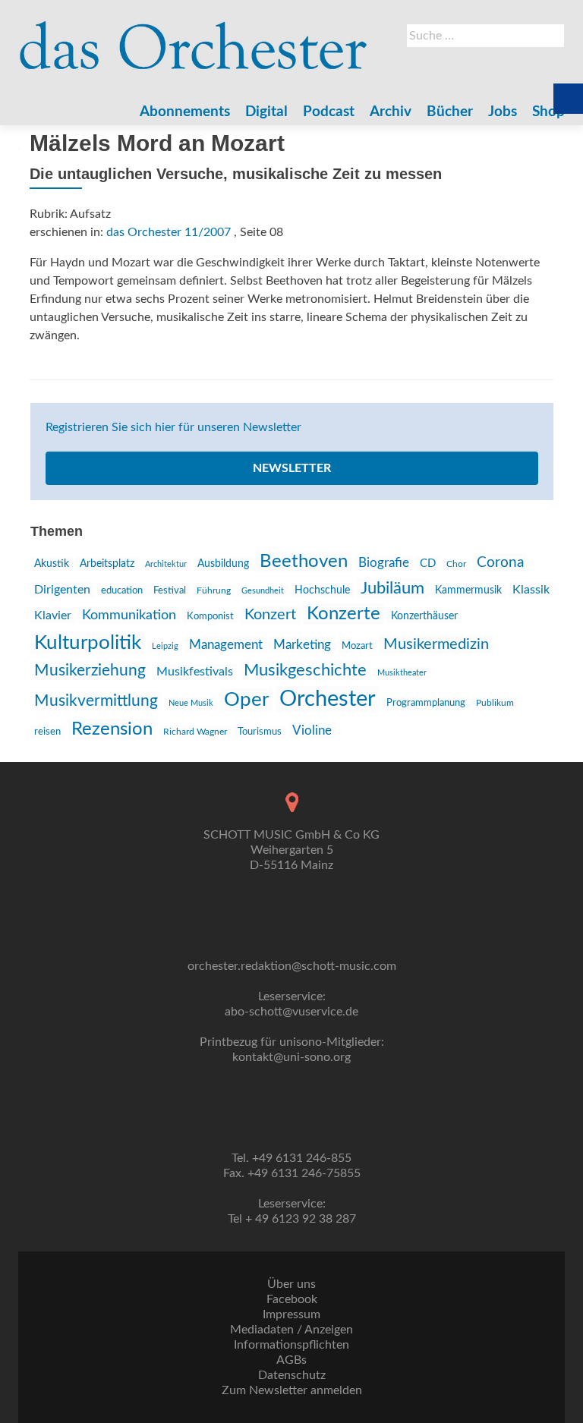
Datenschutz (292, 1375)
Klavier (52, 615)
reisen (47, 731)
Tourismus (260, 731)
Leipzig (165, 646)
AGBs (291, 1360)
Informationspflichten (291, 1345)
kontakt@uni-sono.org (291, 1057)
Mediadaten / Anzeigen (291, 1330)
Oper (246, 700)
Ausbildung (223, 564)
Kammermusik (468, 590)
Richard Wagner (195, 731)
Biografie (383, 563)
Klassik (531, 590)
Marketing (302, 644)
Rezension (112, 729)
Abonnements (185, 112)
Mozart (357, 646)
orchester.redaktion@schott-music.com (292, 966)
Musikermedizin (436, 644)
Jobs (502, 112)
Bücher (450, 112)
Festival (169, 590)
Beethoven (304, 562)
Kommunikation (129, 615)
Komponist (210, 617)
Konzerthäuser (424, 616)
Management (226, 644)
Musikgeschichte (305, 670)
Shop (548, 112)
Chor (456, 564)
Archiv (390, 112)
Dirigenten (62, 590)
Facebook (291, 1299)
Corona (500, 562)
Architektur (166, 564)
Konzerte (343, 614)
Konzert (270, 614)
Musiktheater (402, 673)
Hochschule (322, 590)
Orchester (327, 699)
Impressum (291, 1314)
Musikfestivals (194, 672)
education (122, 590)
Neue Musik (191, 703)
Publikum (495, 702)
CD (428, 563)
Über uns (291, 1284)
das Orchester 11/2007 (168, 232)
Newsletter (292, 468)
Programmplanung (425, 703)
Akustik (51, 564)
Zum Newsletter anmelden (292, 1390)
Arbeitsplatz (107, 564)
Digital (266, 112)
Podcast (329, 112)
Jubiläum (392, 588)
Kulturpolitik (87, 643)
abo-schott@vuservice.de (291, 1012)
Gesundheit (262, 591)
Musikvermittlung (96, 701)
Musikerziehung (90, 670)
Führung (214, 590)
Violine (312, 730)
